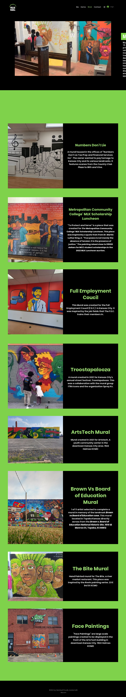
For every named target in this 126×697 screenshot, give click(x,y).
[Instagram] (104, 7)
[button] (108, 74)
